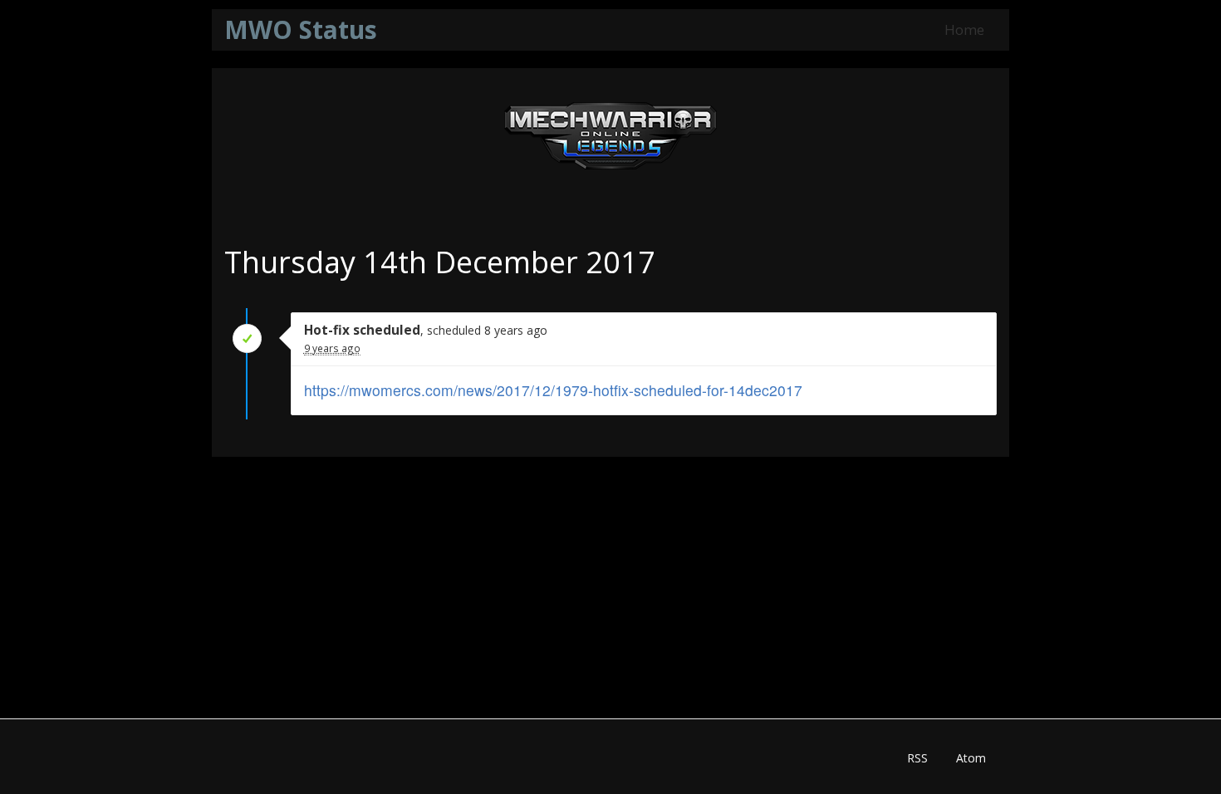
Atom (971, 758)
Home (964, 29)
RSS (917, 758)
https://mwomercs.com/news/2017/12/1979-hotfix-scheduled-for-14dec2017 (553, 390)
